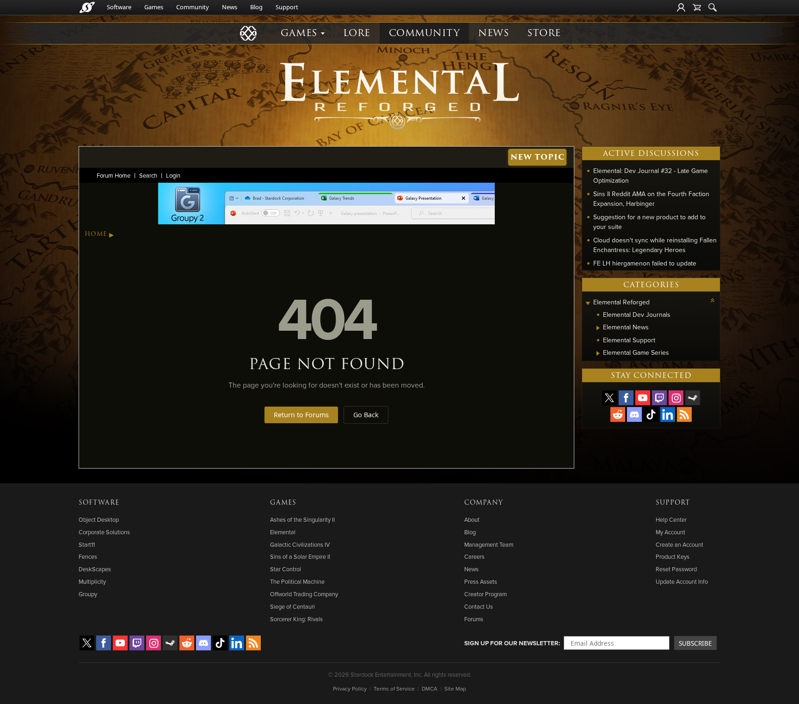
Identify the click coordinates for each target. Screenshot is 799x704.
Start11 (87, 544)
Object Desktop (99, 519)
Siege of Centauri (292, 606)
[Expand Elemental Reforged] (587, 303)
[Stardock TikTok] (651, 414)
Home (96, 234)
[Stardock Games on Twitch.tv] (659, 397)
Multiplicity (92, 581)
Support (287, 7)
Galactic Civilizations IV (300, 544)
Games (153, 7)
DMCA (429, 688)
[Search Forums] (712, 7)
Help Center (671, 519)
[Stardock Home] (87, 7)
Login (173, 175)
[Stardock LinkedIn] (667, 414)
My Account (670, 532)
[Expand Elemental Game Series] (598, 353)
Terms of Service (394, 688)
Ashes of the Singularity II (302, 519)
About (471, 519)
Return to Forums (301, 414)
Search (148, 175)
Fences (88, 556)
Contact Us (478, 606)
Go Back (366, 414)
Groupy (88, 594)
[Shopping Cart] (697, 7)
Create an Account (679, 544)
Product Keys (672, 556)
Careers (474, 556)
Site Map (455, 688)
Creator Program (485, 594)
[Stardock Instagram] (676, 397)
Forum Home (113, 175)
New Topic (537, 157)
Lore (356, 33)
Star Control (285, 569)
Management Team (488, 544)
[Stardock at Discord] (634, 414)
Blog (256, 7)
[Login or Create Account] (681, 7)
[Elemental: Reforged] (399, 95)
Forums (473, 619)
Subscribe (695, 643)
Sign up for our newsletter (511, 643)
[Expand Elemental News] (598, 328)
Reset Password (676, 569)
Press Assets (480, 581)
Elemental (282, 532)
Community (192, 7)
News (229, 7)
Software (119, 7)
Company (483, 502)
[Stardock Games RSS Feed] (684, 414)
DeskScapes (95, 569)
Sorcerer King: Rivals (296, 619)
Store (544, 33)
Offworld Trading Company (304, 594)
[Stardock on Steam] (692, 397)
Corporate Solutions (104, 532)
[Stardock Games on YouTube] (642, 397)
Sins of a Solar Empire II (300, 556)
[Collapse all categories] (712, 300)
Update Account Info (682, 581)
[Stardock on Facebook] (626, 397)
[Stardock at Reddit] (617, 414)
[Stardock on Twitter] (609, 397)
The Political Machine (297, 581)
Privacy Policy (350, 688)
